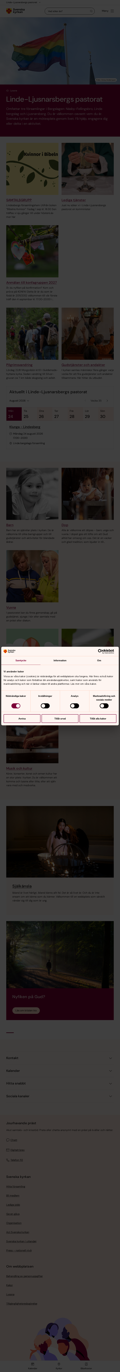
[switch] (45, 705)
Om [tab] (99, 660)
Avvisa (22, 718)
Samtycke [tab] (20, 660)
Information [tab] (60, 660)
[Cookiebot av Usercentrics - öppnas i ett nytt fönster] (102, 651)
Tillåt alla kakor (98, 718)
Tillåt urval (60, 718)
